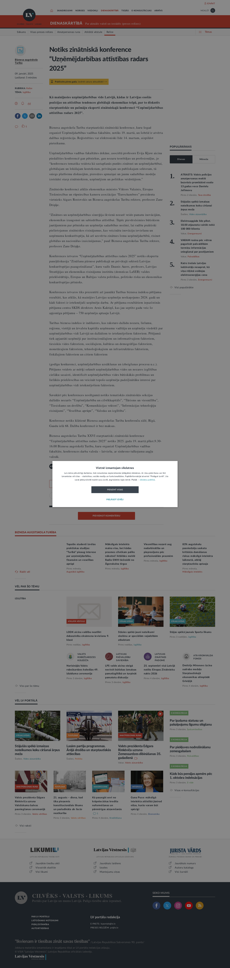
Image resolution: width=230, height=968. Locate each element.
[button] (115, 499)
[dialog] (115, 484)
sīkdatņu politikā (147, 480)
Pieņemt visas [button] (115, 490)
